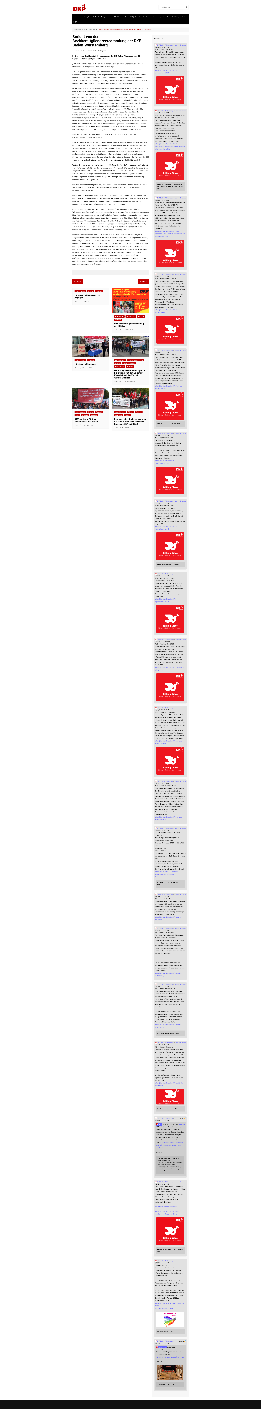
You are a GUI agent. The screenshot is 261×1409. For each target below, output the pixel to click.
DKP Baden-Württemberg (165, 45)
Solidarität (85, 415)
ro (77, 301)
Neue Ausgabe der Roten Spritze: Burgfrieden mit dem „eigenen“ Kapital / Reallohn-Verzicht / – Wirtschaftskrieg (129, 374)
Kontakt (184, 17)
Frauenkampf (119, 316)
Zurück (78, 281)
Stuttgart (118, 319)
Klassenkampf (131, 316)
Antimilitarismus (80, 291)
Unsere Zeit (162, 1347)
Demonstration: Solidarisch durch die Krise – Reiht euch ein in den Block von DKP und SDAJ (130, 421)
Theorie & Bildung (172, 17)
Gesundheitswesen (129, 363)
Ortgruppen (105, 17)
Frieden (90, 291)
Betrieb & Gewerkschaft (135, 360)
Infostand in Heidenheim (86, 364)
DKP (75, 22)
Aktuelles (76, 17)
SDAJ (77, 415)
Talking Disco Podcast (91, 17)
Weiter (142, 281)
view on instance (180, 45)
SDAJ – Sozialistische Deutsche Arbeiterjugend (147, 17)
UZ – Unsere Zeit (119, 17)
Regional (103, 51)
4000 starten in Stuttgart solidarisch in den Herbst (86, 420)
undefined (182, 1124)
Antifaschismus (80, 360)
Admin (76, 51)
